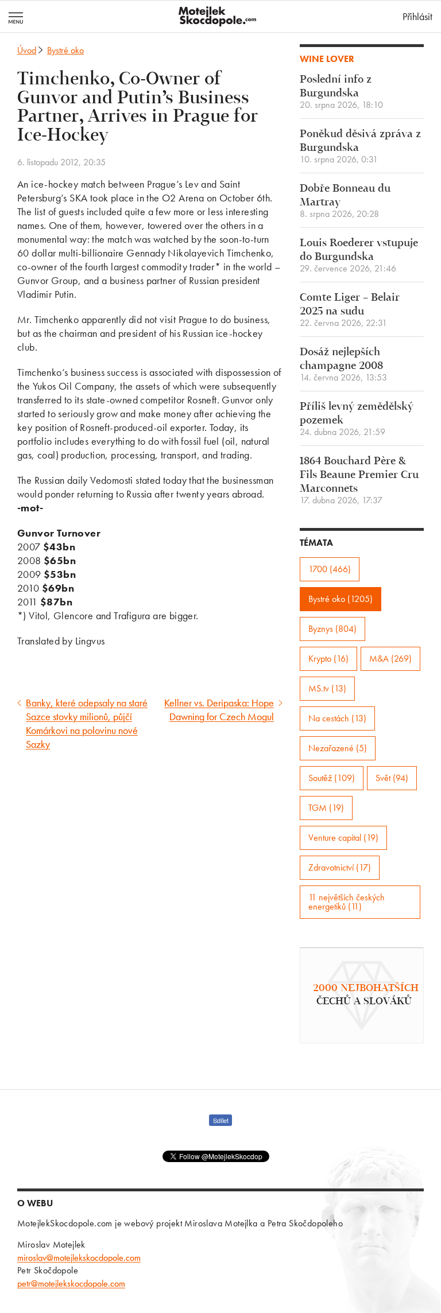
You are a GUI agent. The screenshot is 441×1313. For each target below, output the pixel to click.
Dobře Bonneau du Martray (345, 201)
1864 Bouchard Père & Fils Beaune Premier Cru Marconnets (359, 480)
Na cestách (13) (337, 718)
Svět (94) (392, 778)
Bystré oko (65, 50)
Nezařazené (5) (337, 748)
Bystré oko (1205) (340, 599)
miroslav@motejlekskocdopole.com (79, 1258)
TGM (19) (326, 808)
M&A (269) (390, 658)
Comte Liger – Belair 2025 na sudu (350, 310)
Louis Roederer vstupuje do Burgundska (359, 255)
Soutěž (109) (331, 778)
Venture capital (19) (343, 838)
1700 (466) (329, 569)
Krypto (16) (328, 658)
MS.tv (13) (327, 688)
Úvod (26, 50)
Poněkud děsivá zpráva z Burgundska (360, 146)
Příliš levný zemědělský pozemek (356, 419)
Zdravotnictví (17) (339, 867)
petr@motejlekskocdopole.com (71, 1283)
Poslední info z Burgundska (341, 92)
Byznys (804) (332, 629)
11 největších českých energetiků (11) (346, 901)
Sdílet (221, 1120)
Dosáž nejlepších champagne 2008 (343, 364)
